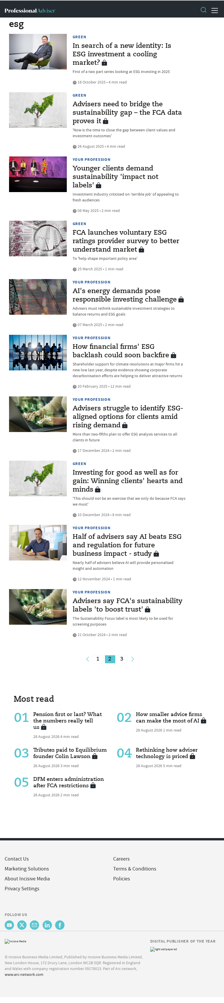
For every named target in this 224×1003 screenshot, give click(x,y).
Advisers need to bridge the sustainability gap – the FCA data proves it (127, 113)
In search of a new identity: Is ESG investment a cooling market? (122, 54)
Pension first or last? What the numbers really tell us (67, 721)
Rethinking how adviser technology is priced (167, 753)
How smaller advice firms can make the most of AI (169, 718)
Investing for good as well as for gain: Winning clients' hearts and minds (128, 481)
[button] (203, 10)
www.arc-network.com (24, 974)
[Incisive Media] (15, 941)
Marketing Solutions (27, 869)
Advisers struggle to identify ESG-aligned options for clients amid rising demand (128, 417)
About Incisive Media (27, 878)
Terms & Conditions (134, 869)
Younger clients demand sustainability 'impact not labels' (115, 177)
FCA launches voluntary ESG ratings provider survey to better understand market (126, 241)
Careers (121, 859)
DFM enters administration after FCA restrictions (68, 782)
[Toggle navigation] (212, 10)
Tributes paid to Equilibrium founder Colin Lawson (70, 753)
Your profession (92, 159)
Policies (121, 878)
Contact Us (17, 859)
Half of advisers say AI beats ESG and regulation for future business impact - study (127, 545)
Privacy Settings (22, 888)
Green (79, 37)
